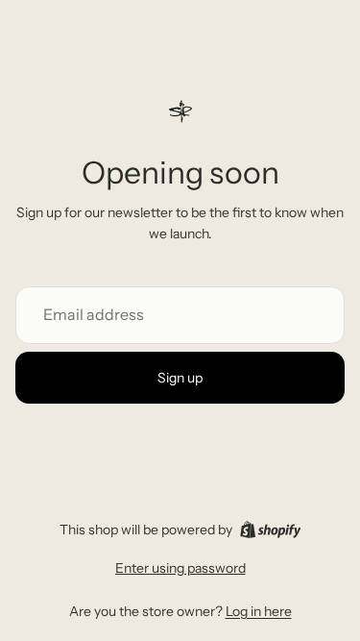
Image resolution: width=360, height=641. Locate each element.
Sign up (180, 377)
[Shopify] (270, 529)
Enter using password (180, 568)
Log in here (259, 611)
